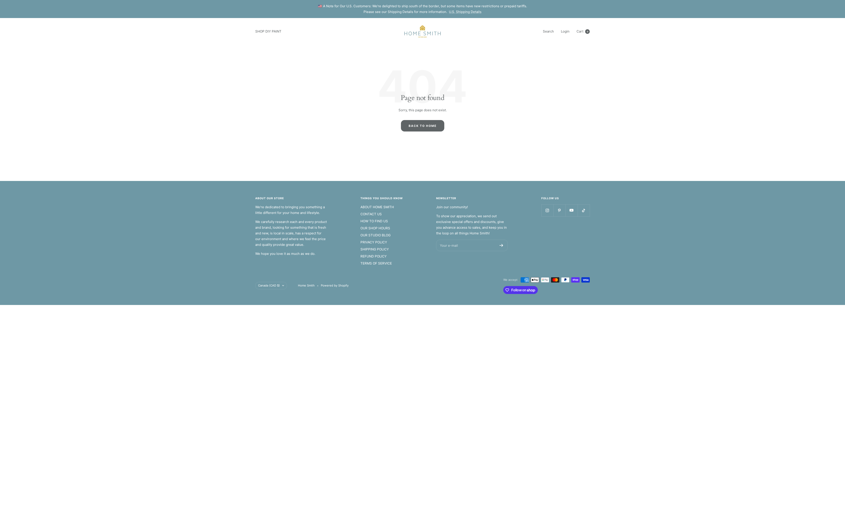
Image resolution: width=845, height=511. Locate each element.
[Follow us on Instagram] (547, 210)
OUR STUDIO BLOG (375, 235)
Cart (582, 31)
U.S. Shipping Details (465, 12)
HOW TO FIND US (374, 221)
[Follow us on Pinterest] (559, 210)
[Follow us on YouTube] (572, 210)
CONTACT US (371, 214)
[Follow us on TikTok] (584, 210)
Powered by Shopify (335, 285)
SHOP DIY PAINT (268, 31)
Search (548, 31)
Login (565, 31)
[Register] (501, 245)
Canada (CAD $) (269, 285)
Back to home (423, 126)
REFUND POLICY (373, 256)
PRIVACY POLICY (373, 242)
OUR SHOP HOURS (375, 228)
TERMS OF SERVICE (376, 263)
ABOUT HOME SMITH (377, 207)
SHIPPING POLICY (374, 249)
